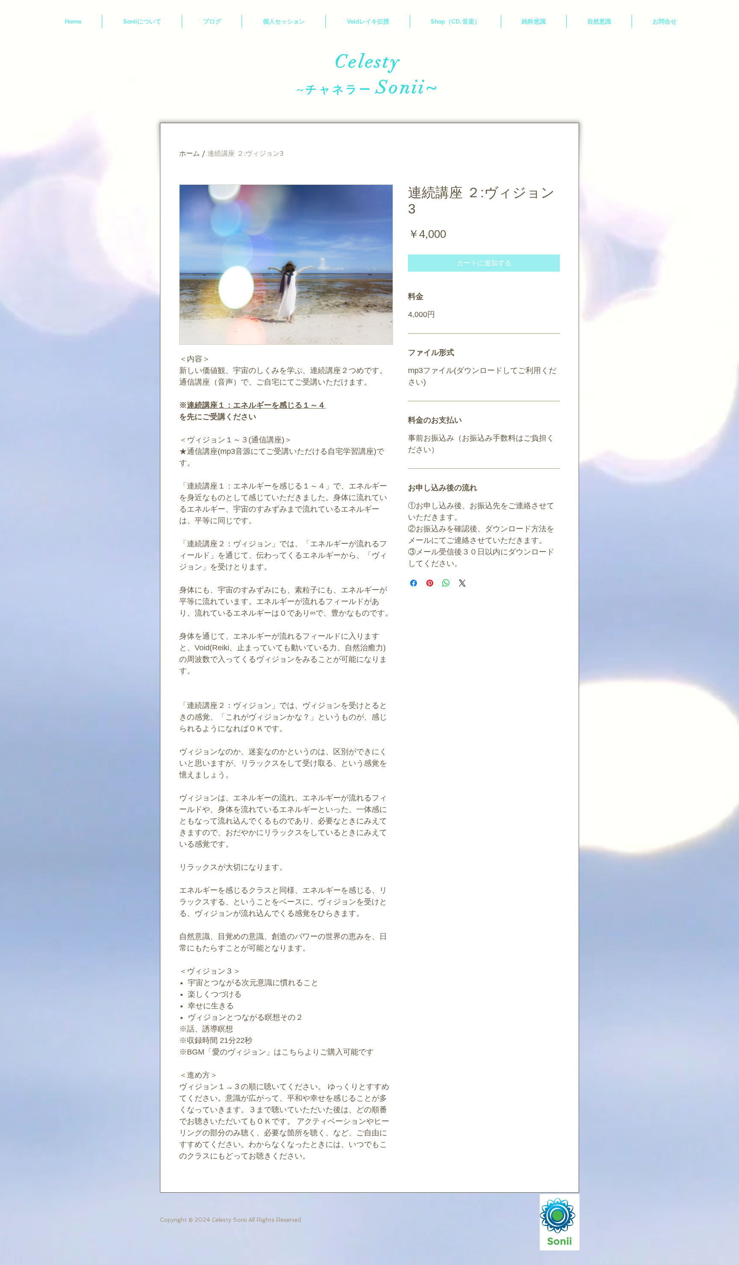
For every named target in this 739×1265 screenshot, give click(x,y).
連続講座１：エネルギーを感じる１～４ (256, 405)
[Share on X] (462, 583)
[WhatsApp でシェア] (446, 583)
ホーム (189, 153)
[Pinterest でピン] (430, 583)
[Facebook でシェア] (413, 583)
